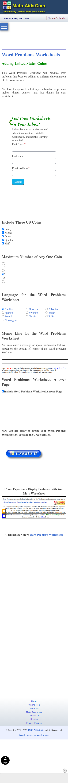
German (33, 309)
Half (7, 243)
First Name (19, 144)
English (9, 309)
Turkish (33, 316)
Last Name (18, 156)
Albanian (53, 309)
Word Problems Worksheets (31, 54)
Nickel (8, 232)
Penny (8, 229)
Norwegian (11, 320)
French (8, 316)
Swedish (33, 312)
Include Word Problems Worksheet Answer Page (33, 391)
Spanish (9, 312)
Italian (51, 312)
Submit (18, 181)
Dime (7, 236)
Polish (51, 316)
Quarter (8, 240)
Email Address (21, 168)
